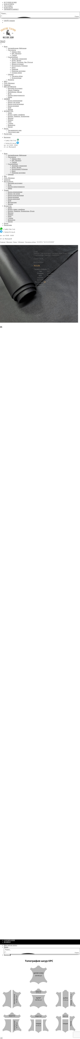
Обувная (10, 74)
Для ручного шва (13, 132)
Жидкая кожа (12, 202)
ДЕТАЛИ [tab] (37, 265)
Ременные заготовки (18, 71)
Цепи (9, 121)
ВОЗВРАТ (7, 942)
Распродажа (8, 134)
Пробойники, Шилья (15, 92)
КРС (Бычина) (16, 53)
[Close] (1, 150)
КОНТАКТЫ (8, 7)
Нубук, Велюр (16, 60)
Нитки (6, 128)
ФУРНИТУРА (8, 111)
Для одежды (12, 50)
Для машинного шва (14, 130)
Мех (5, 176)
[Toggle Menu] (1, 43)
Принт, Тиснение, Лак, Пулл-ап (22, 62)
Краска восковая (13, 106)
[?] (45, 282)
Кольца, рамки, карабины (16, 114)
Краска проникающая (15, 100)
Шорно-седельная (18, 64)
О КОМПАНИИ (9, 940)
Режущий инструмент (15, 88)
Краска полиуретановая (16, 104)
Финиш (10, 109)
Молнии (10, 118)
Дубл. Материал (9, 83)
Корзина (7, 955)
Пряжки (10, 120)
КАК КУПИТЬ (9, 4)
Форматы (11, 80)
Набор (10, 97)
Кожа (5, 46)
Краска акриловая (14, 199)
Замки (10, 113)
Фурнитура (7, 206)
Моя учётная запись (10, 945)
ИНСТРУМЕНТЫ (10, 86)
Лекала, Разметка (13, 90)
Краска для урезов (14, 102)
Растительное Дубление (20, 66)
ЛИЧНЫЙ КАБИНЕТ (11, 9)
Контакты (7, 137)
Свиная (14, 55)
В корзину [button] (40, 348)
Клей (9, 107)
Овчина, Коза (16, 52)
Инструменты (8, 181)
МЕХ (5, 81)
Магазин (9, 242)
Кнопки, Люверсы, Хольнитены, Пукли (21, 211)
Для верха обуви (17, 76)
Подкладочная (16, 78)
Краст (14, 67)
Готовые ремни (17, 73)
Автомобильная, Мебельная (17, 48)
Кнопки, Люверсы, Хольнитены (18, 116)
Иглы (9, 93)
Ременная (15, 69)
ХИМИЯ (7, 99)
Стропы (10, 123)
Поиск (6, 947)
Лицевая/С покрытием (19, 59)
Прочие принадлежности (16, 95)
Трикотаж (7, 85)
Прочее (10, 127)
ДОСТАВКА (8, 6)
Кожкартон (11, 125)
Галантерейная (13, 57)
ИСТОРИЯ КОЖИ (10, 2)
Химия (6, 190)
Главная (2, 242)
